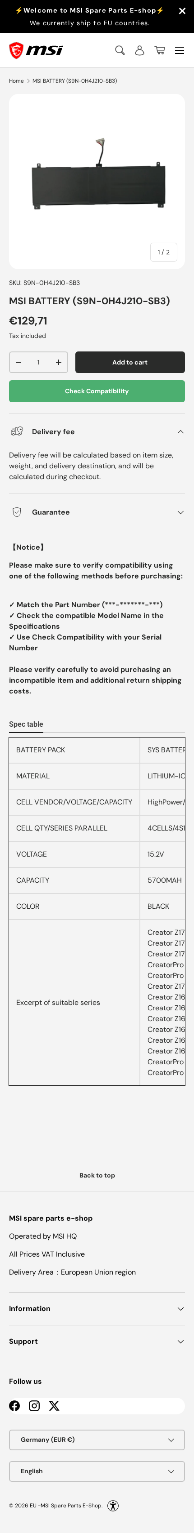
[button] (160, 50)
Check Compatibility (97, 391)
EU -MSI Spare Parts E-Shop (66, 1505)
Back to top (97, 1175)
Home (16, 81)
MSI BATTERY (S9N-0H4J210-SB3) (74, 81)
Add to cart (130, 362)
